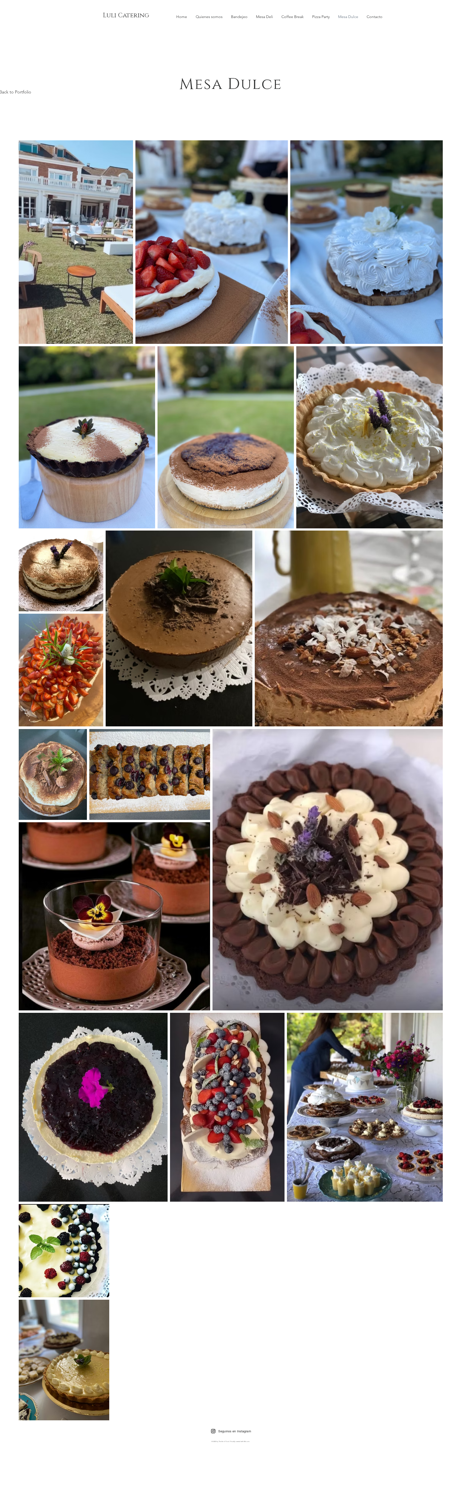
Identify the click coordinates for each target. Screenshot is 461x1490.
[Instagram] (213, 1431)
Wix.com (246, 1441)
